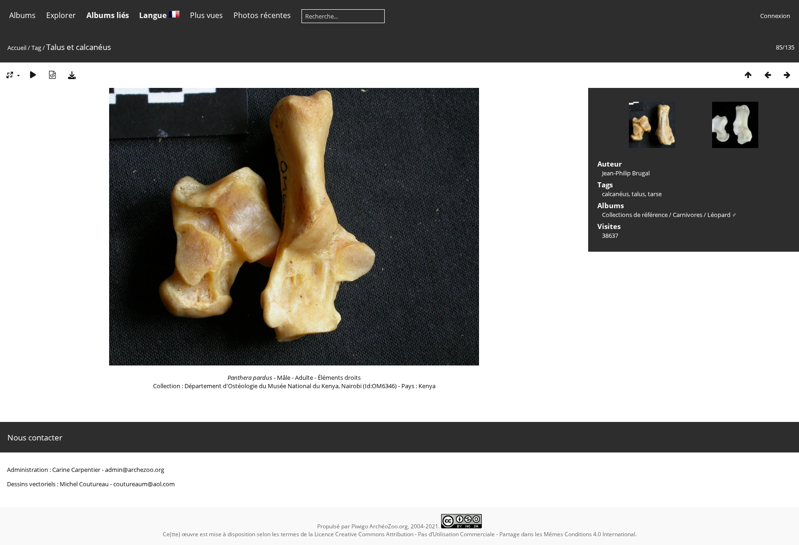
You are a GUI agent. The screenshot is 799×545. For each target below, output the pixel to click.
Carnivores (687, 215)
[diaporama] (33, 74)
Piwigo (359, 526)
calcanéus (615, 194)
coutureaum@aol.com (144, 484)
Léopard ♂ (722, 215)
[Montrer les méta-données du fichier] (52, 74)
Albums (22, 15)
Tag (36, 47)
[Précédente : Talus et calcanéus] (767, 74)
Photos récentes (262, 15)
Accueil (16, 47)
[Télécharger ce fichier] (71, 74)
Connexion (775, 16)
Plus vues (206, 15)
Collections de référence (635, 215)
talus (638, 194)
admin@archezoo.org (134, 469)
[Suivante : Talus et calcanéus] (787, 74)
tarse (655, 194)
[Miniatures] (748, 74)
